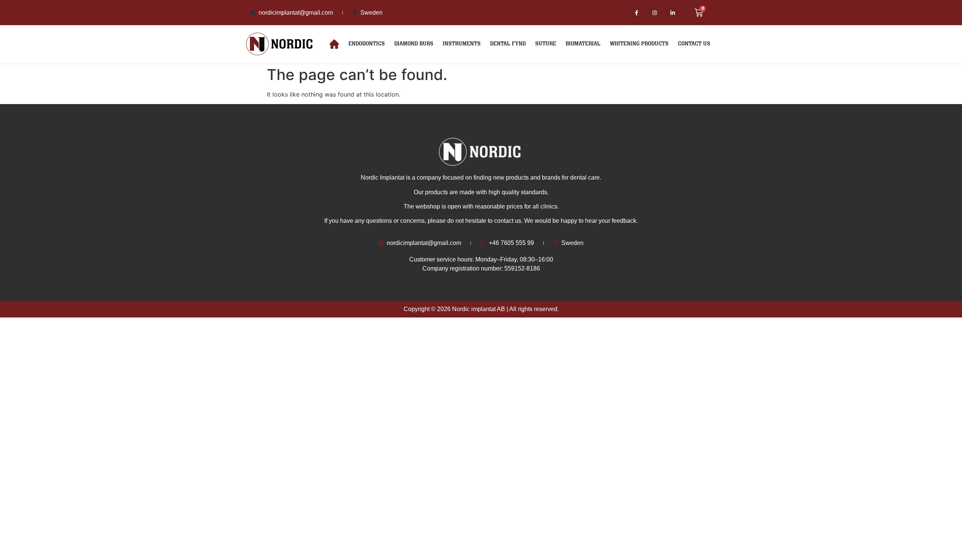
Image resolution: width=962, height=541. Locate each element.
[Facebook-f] (636, 13)
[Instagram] (654, 13)
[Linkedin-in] (672, 13)
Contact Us (694, 44)
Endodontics (366, 44)
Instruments (462, 44)
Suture (545, 44)
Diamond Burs (413, 44)
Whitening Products (639, 44)
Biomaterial (583, 44)
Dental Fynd (508, 44)
